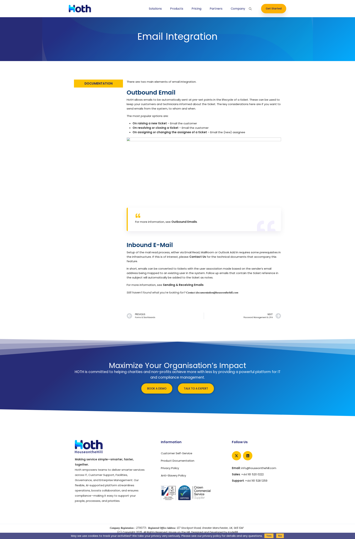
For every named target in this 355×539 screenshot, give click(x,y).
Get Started (274, 8)
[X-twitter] (236, 455)
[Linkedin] (247, 455)
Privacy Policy (170, 468)
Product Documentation (177, 461)
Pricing (196, 8)
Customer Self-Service (176, 453)
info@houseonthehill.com (258, 468)
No (280, 536)
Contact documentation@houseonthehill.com (212, 292)
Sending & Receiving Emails (183, 285)
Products (176, 8)
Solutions (155, 8)
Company (238, 8)
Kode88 (233, 532)
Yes (269, 536)
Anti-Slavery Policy (173, 475)
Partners (216, 8)
